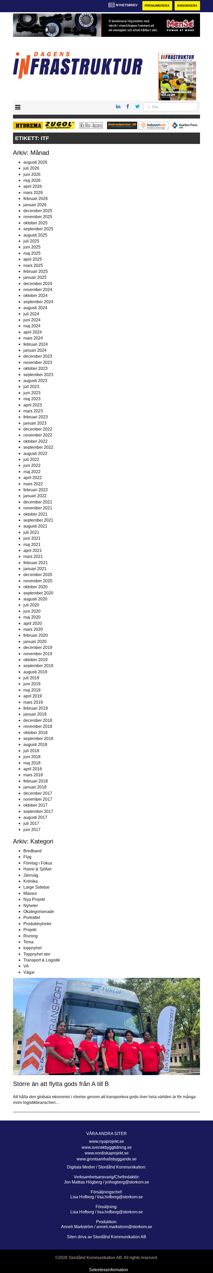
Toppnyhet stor (36, 954)
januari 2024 (34, 350)
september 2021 (38, 520)
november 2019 (37, 654)
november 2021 (37, 508)
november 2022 (37, 435)
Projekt (29, 930)
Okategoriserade (38, 911)
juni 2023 (32, 393)
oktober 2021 (35, 514)
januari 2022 (34, 496)
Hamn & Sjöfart (37, 869)
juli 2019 (31, 678)
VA (26, 966)
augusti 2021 (35, 526)
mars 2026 (33, 192)
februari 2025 (35, 271)
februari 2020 (35, 635)
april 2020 (32, 623)
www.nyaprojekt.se (106, 1141)
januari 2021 (34, 568)
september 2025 (38, 229)
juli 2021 (31, 532)
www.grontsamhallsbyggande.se (107, 1159)
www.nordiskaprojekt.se (107, 1153)
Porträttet (31, 917)
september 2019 (38, 665)
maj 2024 (32, 326)
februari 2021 (35, 563)
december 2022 (37, 429)
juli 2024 (31, 314)
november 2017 (37, 799)
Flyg (27, 857)
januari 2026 (34, 205)
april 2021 (32, 550)
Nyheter (30, 905)
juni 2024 (32, 320)
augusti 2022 (35, 453)
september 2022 (38, 447)
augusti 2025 (35, 235)
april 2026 (32, 186)
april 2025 (32, 259)
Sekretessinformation (108, 1270)
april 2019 (32, 696)
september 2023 (38, 374)
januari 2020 (34, 641)
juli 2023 (31, 386)
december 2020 (37, 574)
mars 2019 (33, 702)
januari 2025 (34, 277)
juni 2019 (32, 684)
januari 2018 (34, 787)
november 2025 (37, 217)
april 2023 (32, 405)
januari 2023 (34, 423)
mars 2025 (33, 265)
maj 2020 (32, 617)
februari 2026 (35, 198)
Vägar (29, 972)
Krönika (30, 881)
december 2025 (37, 211)
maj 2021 (32, 544)
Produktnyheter (37, 924)
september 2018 (38, 738)
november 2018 (37, 726)
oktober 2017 (35, 805)
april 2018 (32, 769)
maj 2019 (32, 690)
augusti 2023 (35, 380)
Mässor (30, 893)
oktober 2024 (35, 295)
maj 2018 (32, 763)
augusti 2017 (35, 817)
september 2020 (38, 593)
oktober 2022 (35, 441)
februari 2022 (35, 490)
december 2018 (37, 720)
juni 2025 (32, 247)
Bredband (32, 851)
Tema (28, 942)
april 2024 (32, 332)
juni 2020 (32, 611)
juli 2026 (31, 168)
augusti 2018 (35, 744)
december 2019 (37, 647)
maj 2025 (32, 253)
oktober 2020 (35, 587)
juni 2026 (32, 174)
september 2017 (38, 811)
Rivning (30, 936)
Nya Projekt (34, 899)
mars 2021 (33, 556)
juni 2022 (32, 465)
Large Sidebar (36, 887)
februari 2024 (35, 344)
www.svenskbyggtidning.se (107, 1147)
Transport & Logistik (41, 960)
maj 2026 (32, 180)
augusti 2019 (35, 672)
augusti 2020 (35, 599)
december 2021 (37, 502)
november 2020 (37, 581)
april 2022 (32, 477)
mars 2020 (33, 629)
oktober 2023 (35, 368)
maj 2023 (32, 399)
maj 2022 (32, 471)
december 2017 (37, 793)
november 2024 (37, 289)
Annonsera (187, 6)
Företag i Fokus (37, 863)
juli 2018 (31, 751)
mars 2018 (33, 775)
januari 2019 (34, 714)
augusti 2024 (35, 308)
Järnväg (30, 875)
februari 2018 (35, 781)
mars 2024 (33, 338)
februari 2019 (35, 708)
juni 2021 (32, 538)
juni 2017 (32, 829)
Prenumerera (157, 6)
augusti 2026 (35, 162)
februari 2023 (35, 417)
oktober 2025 (35, 223)
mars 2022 (33, 484)
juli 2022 (31, 459)
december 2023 (37, 356)
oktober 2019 (35, 660)
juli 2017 (31, 823)
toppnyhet (32, 948)
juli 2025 (31, 241)
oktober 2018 (35, 732)
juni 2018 (32, 757)
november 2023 (37, 362)
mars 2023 (33, 411)
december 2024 (37, 283)
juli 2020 (31, 605)
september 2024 (38, 302)
